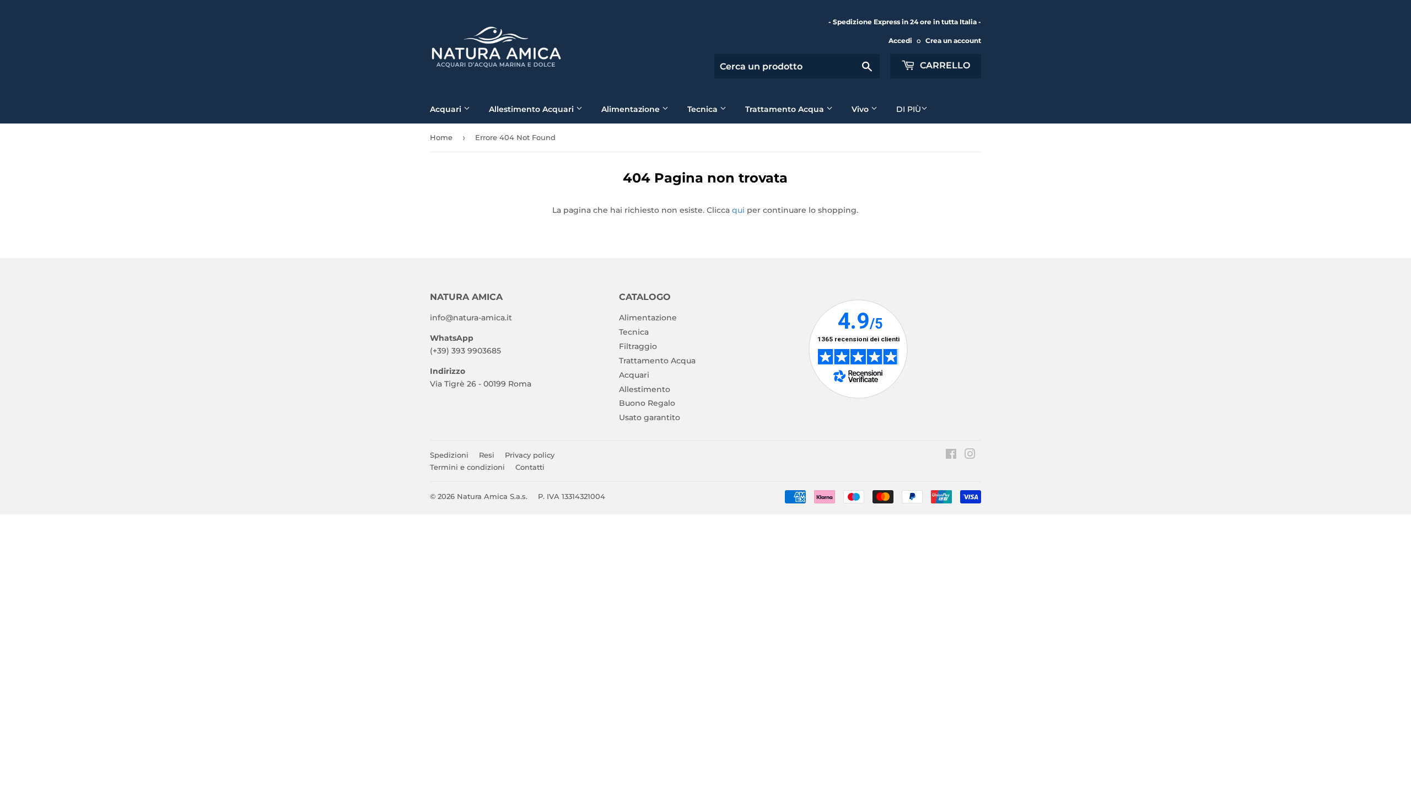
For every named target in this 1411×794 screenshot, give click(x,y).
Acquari (447, 109)
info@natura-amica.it (471, 318)
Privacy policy (529, 454)
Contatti (530, 467)
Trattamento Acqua (785, 109)
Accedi (900, 40)
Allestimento (644, 389)
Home (441, 137)
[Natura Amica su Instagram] (970, 455)
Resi (486, 454)
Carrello (944, 65)
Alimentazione (631, 109)
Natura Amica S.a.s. (492, 496)
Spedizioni (449, 454)
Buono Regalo (647, 403)
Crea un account (953, 40)
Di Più (908, 109)
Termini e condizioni (467, 467)
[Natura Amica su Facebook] (951, 455)
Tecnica (703, 109)
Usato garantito (649, 417)
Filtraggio (638, 346)
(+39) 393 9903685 (465, 351)
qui (738, 210)
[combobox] (797, 66)
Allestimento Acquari (532, 109)
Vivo (861, 109)
